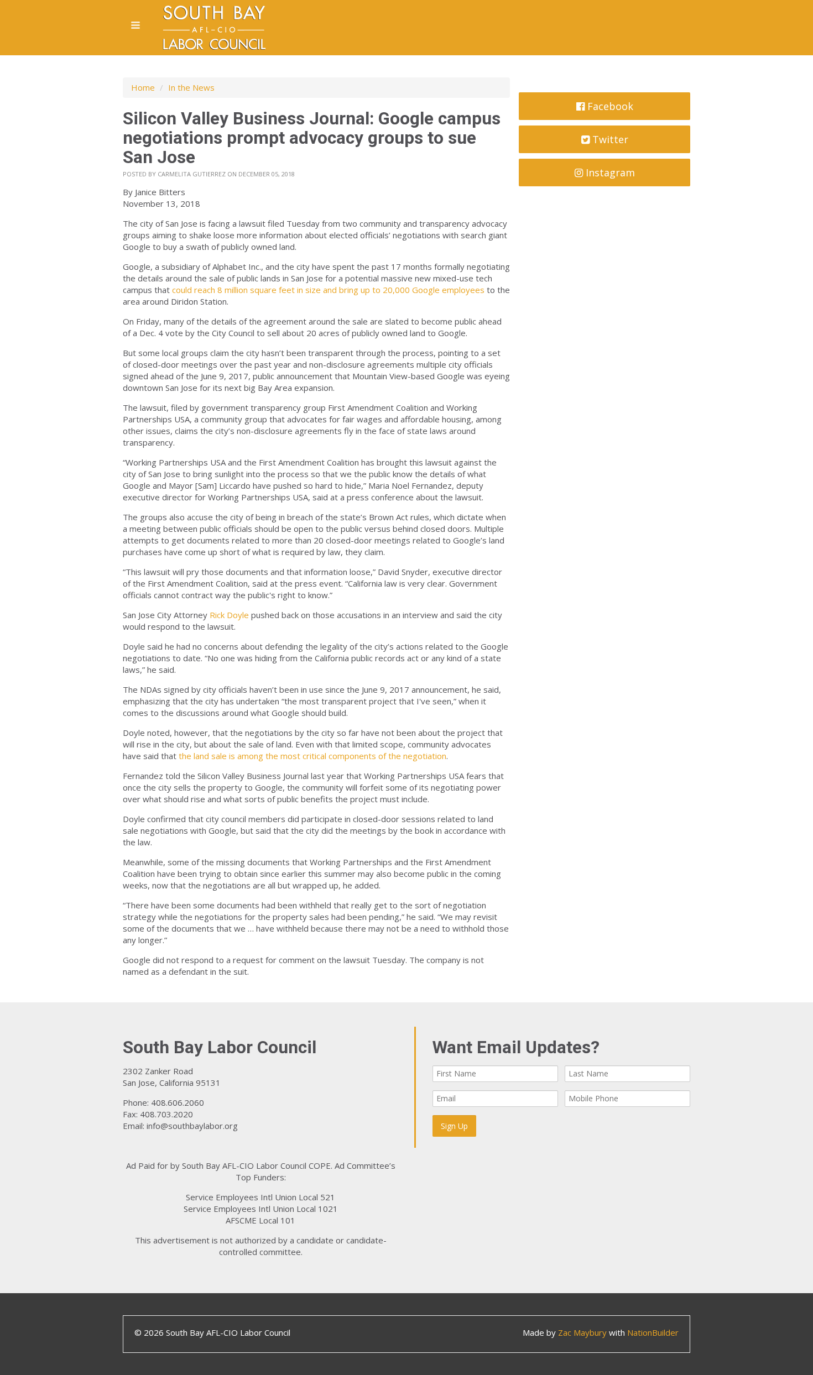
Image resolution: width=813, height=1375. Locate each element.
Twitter (609, 139)
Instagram (609, 172)
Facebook (609, 106)
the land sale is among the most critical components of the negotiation (312, 755)
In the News (191, 87)
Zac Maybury (582, 1332)
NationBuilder (653, 1332)
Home (143, 87)
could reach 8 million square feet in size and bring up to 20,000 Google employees (328, 289)
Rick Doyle (229, 614)
